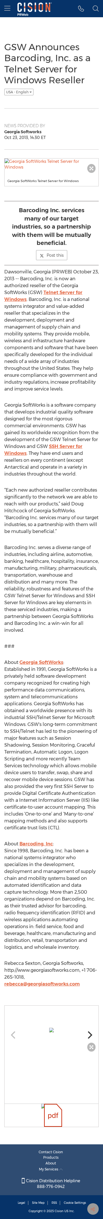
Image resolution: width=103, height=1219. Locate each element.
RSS (54, 1203)
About (50, 1163)
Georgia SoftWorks (41, 662)
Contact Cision (51, 1152)
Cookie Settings (75, 1203)
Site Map (38, 1203)
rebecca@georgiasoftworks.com (42, 984)
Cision (59, 1211)
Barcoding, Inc (36, 844)
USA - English (17, 92)
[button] (81, 8)
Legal (21, 1203)
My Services (49, 1169)
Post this (55, 255)
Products (51, 1157)
